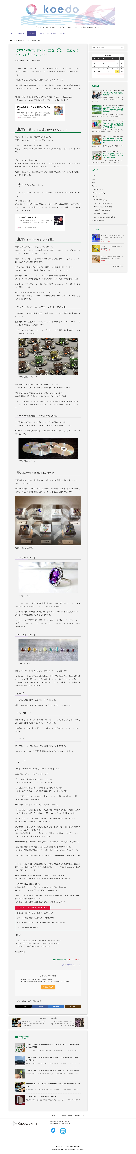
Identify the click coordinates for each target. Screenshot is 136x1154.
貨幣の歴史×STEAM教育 (102, 210)
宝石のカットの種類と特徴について (30, 943)
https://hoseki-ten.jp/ (30, 927)
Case (93, 175)
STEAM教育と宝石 (35, 40)
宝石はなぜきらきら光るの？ (27, 941)
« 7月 (100, 76)
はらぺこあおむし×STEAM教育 (104, 217)
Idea (93, 179)
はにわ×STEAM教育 (101, 213)
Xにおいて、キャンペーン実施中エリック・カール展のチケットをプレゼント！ (112, 237)
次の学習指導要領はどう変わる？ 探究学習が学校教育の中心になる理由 (114, 140)
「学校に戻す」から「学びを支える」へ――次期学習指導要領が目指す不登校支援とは (113, 125)
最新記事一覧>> (118, 266)
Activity (94, 186)
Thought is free (79, 1149)
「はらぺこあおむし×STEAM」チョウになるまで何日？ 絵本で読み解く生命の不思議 (113, 155)
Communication (97, 189)
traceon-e (76, 965)
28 (112, 71)
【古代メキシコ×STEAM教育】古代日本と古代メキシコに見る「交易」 (52, 1070)
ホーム (13, 40)
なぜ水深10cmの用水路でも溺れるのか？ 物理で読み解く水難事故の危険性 (113, 110)
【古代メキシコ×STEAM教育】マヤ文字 (41, 1097)
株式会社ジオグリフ (63, 1122)
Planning (22, 40)
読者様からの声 (48, 987)
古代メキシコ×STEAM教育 (103, 203)
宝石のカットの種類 (24, 946)
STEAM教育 (75, 960)
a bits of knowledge (99, 193)
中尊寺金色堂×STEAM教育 (103, 207)
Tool (93, 182)
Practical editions (98, 220)
